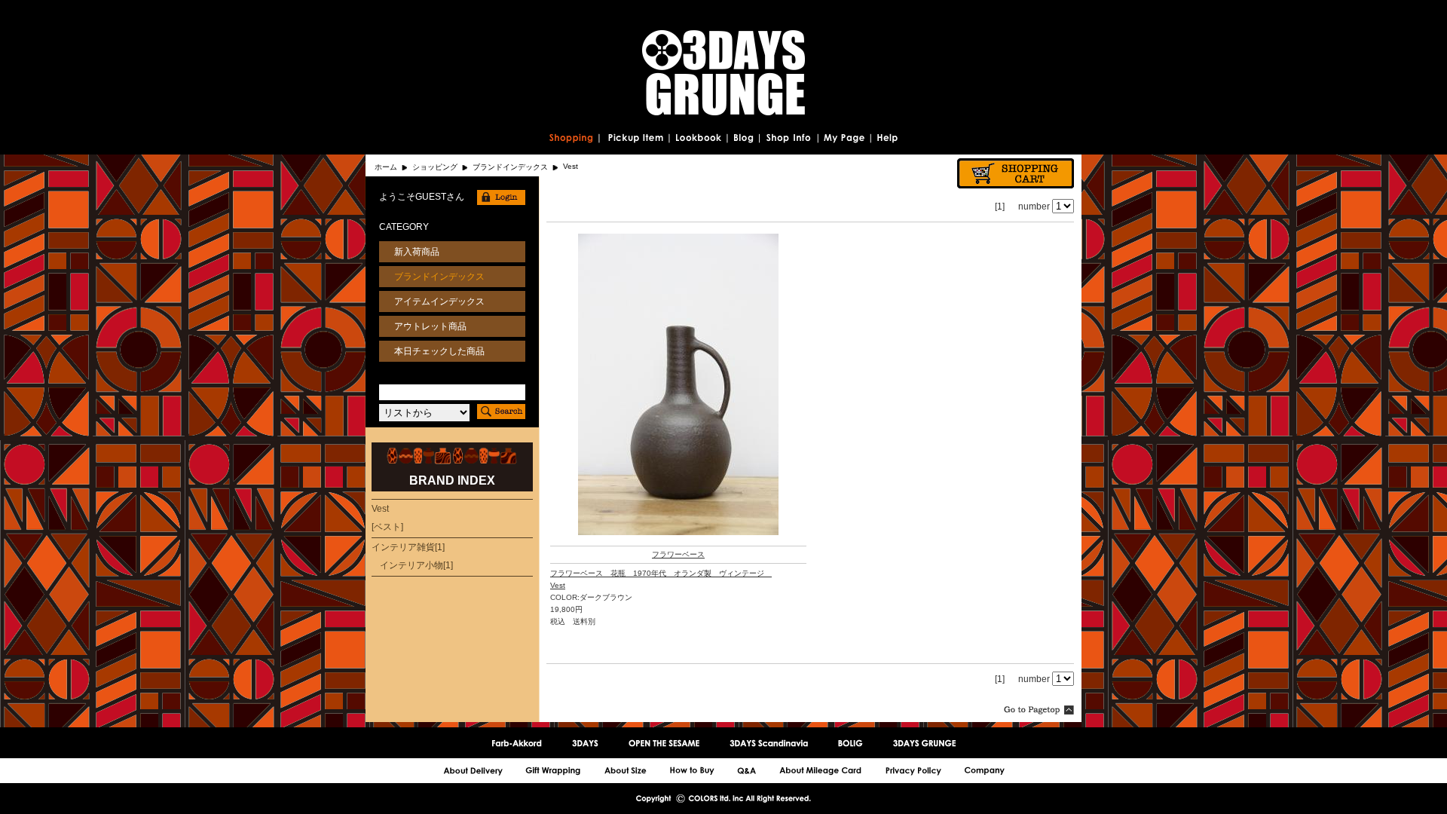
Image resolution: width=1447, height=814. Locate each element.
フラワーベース (678, 554)
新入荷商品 (416, 251)
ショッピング (434, 167)
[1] (1000, 206)
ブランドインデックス (510, 167)
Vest (557, 585)
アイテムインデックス (439, 301)
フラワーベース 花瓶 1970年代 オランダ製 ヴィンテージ (661, 573)
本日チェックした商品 (439, 351)
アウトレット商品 (430, 326)
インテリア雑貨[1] (408, 547)
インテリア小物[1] (416, 565)
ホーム (386, 167)
